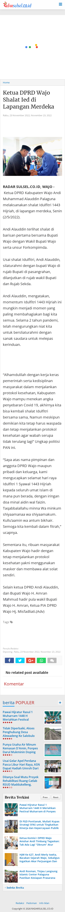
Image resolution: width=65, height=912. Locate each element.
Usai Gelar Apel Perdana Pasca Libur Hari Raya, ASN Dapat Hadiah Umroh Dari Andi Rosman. (21, 766)
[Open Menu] (60, 4)
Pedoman (31, 903)
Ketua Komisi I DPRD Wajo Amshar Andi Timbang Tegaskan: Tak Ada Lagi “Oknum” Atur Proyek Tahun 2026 (40, 843)
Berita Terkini (17, 797)
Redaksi (20, 903)
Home (6, 82)
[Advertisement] (32, 47)
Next (55, 797)
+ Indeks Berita (14, 887)
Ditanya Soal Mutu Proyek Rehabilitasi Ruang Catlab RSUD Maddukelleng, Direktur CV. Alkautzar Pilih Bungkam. (21, 784)
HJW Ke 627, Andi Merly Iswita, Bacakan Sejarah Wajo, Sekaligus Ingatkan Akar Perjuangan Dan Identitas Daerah (40, 859)
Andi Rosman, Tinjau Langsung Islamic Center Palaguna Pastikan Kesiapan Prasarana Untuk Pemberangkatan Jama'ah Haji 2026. (39, 878)
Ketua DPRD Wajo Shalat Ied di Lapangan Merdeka (28, 99)
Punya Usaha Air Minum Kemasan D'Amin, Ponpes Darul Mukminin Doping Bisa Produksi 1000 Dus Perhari (20, 752)
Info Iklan (44, 903)
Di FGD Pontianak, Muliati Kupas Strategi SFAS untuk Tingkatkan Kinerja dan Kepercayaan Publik (39, 825)
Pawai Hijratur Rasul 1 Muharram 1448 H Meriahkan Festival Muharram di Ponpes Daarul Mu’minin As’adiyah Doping (22, 719)
